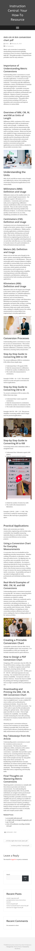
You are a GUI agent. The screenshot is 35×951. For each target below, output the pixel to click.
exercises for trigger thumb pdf (14, 907)
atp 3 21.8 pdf (10, 822)
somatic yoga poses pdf (12, 898)
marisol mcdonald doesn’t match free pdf (17, 905)
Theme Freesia (18, 946)
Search (8, 874)
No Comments (9, 46)
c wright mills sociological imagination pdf (19, 820)
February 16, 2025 (16, 43)
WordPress (17, 948)
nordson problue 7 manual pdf (20, 845)
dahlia (7, 43)
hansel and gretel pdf (12, 903)
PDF (15, 832)
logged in (13, 859)
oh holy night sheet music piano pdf (16, 841)
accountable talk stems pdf (14, 818)
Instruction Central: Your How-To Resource (17, 13)
